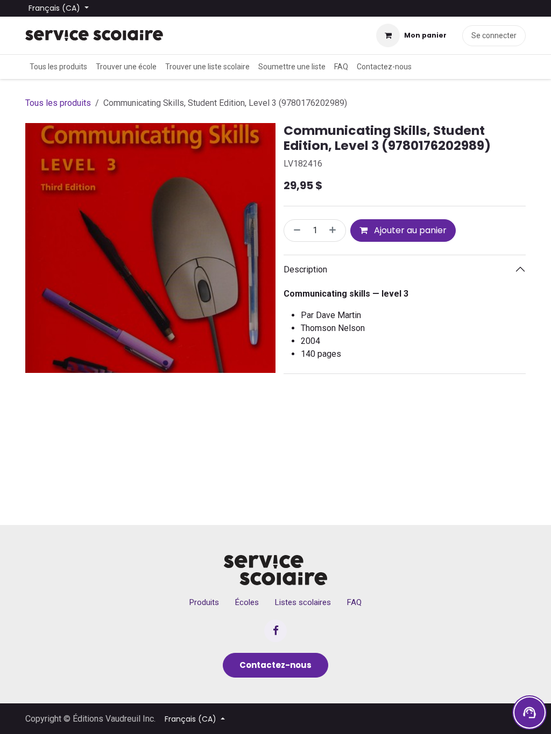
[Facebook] (275, 631)
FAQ (354, 602)
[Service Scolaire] (276, 570)
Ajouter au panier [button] (409, 230)
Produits (204, 602)
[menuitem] (58, 67)
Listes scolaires (303, 602)
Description (305, 269)
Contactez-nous (275, 665)
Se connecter (494, 35)
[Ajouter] (334, 230)
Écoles (247, 602)
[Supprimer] (295, 230)
